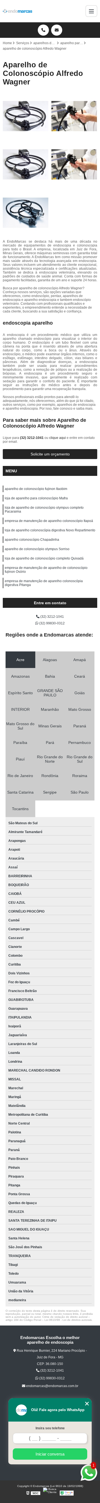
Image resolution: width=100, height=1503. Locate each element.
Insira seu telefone (50, 1428)
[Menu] (91, 11)
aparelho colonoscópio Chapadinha (32, 540)
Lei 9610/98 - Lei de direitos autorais (68, 1319)
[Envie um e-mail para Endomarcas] (56, 30)
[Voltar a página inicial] (17, 11)
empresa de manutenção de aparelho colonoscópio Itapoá (49, 521)
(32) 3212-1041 (32, 438)
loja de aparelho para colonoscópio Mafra (36, 498)
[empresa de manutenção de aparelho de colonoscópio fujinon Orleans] (74, 116)
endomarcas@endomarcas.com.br (51, 1386)
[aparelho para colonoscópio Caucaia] (26, 164)
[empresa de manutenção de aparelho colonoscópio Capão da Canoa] (74, 164)
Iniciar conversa (50, 1454)
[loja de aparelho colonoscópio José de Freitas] (26, 212)
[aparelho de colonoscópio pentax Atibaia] (26, 116)
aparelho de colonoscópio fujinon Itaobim (36, 489)
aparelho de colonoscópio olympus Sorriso (37, 549)
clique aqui (57, 438)
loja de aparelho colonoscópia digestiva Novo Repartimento (50, 530)
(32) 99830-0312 (51, 623)
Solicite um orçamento (50, 454)
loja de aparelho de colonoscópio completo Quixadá (44, 558)
